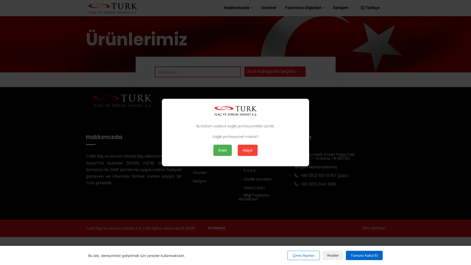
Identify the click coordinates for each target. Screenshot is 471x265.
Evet (222, 150)
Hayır (248, 150)
